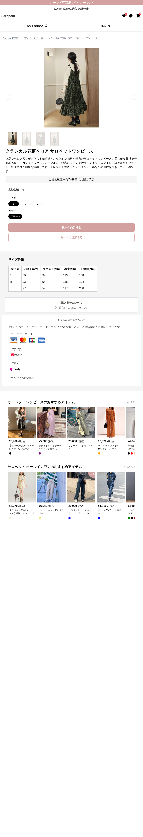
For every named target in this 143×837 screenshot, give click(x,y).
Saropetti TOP (10, 38)
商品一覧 (106, 26)
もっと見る (129, 402)
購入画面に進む (71, 227)
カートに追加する (71, 237)
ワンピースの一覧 (33, 38)
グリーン (15, 216)
